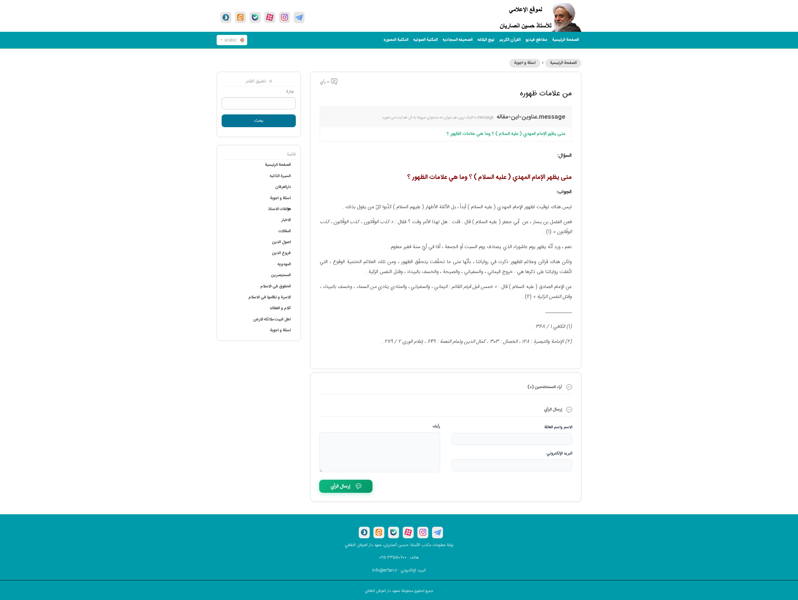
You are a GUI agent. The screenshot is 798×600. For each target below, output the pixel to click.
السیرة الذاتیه (280, 176)
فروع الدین (281, 253)
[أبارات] (269, 17)
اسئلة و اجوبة (525, 63)
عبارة (290, 91)
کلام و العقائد (280, 308)
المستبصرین (281, 275)
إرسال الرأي (340, 486)
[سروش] (225, 17)
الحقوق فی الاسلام (275, 286)
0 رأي (325, 82)
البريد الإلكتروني (559, 453)
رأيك (436, 426)
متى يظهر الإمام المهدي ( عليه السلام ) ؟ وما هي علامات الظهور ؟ (506, 134)
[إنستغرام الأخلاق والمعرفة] (284, 17)
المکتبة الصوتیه (425, 39)
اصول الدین (281, 242)
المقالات (284, 231)
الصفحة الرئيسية (563, 63)
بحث (258, 121)
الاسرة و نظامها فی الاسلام (269, 297)
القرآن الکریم (510, 39)
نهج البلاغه (486, 39)
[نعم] (255, 17)
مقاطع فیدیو (536, 39)
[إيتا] (240, 17)
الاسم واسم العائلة (558, 427)
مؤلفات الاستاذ (279, 209)
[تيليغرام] (299, 17)
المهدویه (284, 264)
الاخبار (286, 220)
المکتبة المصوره (395, 39)
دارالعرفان (283, 187)
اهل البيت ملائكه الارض (272, 319)
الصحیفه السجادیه (458, 39)
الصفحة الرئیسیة (565, 39)
